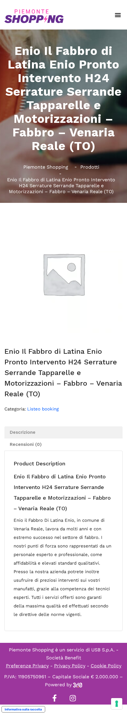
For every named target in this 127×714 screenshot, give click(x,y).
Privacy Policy (69, 666)
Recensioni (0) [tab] (26, 444)
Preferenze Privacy (27, 666)
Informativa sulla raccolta (23, 709)
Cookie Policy (106, 666)
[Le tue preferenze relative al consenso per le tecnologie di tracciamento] (116, 703)
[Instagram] (72, 698)
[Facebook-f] (54, 698)
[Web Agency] (77, 684)
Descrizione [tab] (22, 432)
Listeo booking (43, 409)
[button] (118, 15)
